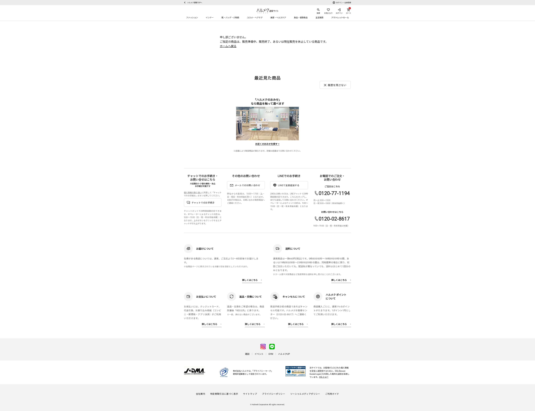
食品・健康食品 (301, 17)
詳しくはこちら (250, 280)
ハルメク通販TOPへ (194, 2)
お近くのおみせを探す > (267, 143)
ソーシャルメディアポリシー (305, 393)
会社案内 (200, 393)
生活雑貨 (319, 17)
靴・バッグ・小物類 (230, 17)
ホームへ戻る (228, 46)
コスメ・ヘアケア (255, 17)
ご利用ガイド (332, 393)
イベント (259, 353)
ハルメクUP (284, 353)
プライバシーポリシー (273, 393)
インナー (210, 17)
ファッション (192, 17)
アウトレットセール (340, 17)
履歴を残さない (337, 85)
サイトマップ (250, 393)
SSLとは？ (324, 377)
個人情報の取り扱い (193, 192)
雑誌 (247, 353)
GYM (270, 353)
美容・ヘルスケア (278, 17)
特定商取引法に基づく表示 (224, 393)
